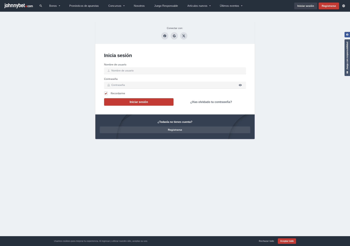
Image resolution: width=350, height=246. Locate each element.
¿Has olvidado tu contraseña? (211, 102)
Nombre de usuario (115, 64)
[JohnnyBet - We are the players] (18, 6)
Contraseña (111, 78)
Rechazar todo (266, 241)
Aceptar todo (287, 241)
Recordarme (118, 93)
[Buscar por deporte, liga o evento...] (40, 6)
